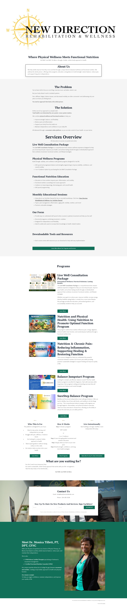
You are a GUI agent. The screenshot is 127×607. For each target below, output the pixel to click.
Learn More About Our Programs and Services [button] (63, 248)
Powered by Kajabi (101, 603)
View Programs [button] (63, 456)
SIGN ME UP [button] (89, 507)
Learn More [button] (63, 311)
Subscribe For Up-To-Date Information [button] (92, 456)
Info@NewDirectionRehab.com (65, 494)
